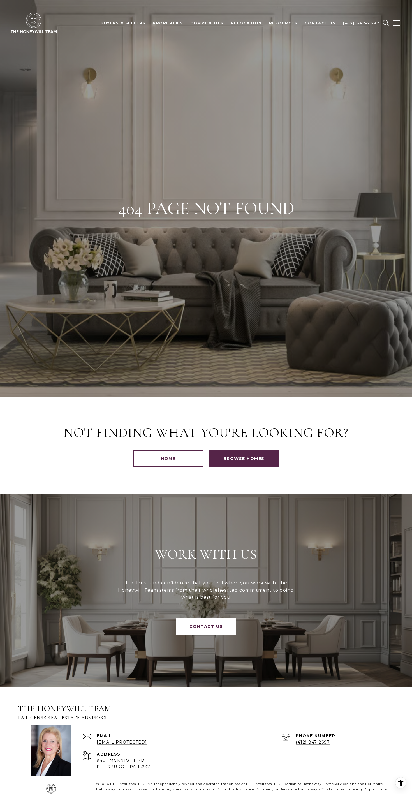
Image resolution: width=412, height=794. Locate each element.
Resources (283, 23)
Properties (168, 23)
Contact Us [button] (206, 626)
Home (168, 458)
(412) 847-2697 (313, 742)
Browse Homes (244, 458)
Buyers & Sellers (123, 23)
